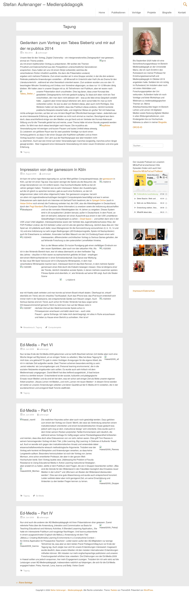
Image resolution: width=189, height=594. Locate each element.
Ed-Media (40, 495)
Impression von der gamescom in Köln (53, 169)
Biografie (167, 12)
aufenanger (42, 52)
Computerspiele (54, 327)
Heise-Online (26, 203)
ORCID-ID (137, 127)
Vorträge (136, 12)
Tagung (26, 152)
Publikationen (118, 12)
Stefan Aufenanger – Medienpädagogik (43, 4)
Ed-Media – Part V (36, 410)
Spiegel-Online (99, 200)
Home (102, 12)
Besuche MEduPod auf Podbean (148, 171)
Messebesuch (29, 327)
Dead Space (85, 218)
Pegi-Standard (36, 206)
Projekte (151, 12)
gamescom (108, 178)
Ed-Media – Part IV (36, 513)
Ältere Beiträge (24, 582)
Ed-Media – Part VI (36, 344)
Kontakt (182, 12)
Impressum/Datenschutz (144, 290)
